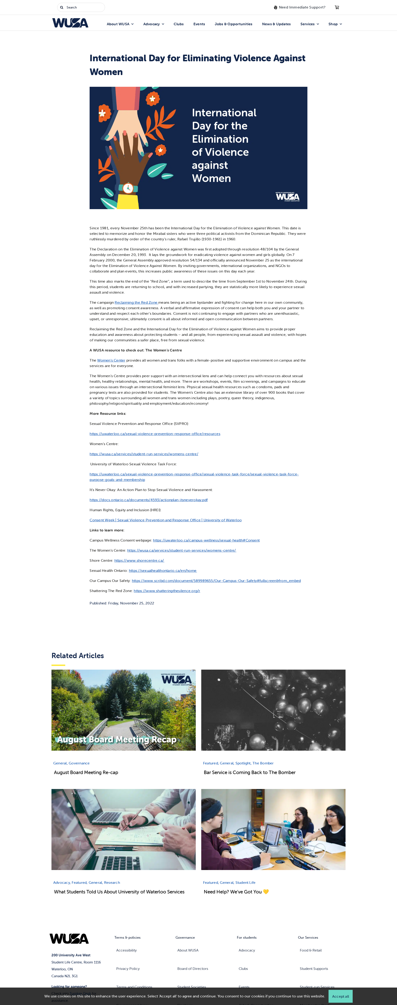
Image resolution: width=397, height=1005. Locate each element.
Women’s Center (111, 360)
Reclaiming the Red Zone (136, 302)
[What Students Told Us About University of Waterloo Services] (123, 791)
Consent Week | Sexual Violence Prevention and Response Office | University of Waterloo (166, 520)
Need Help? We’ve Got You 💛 (236, 892)
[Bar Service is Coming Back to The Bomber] (273, 672)
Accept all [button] (340, 996)
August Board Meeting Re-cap (86, 772)
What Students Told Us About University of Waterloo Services (119, 892)
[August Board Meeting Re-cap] (123, 672)
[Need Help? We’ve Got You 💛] (273, 791)
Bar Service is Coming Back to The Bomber (249, 772)
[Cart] (336, 7)
